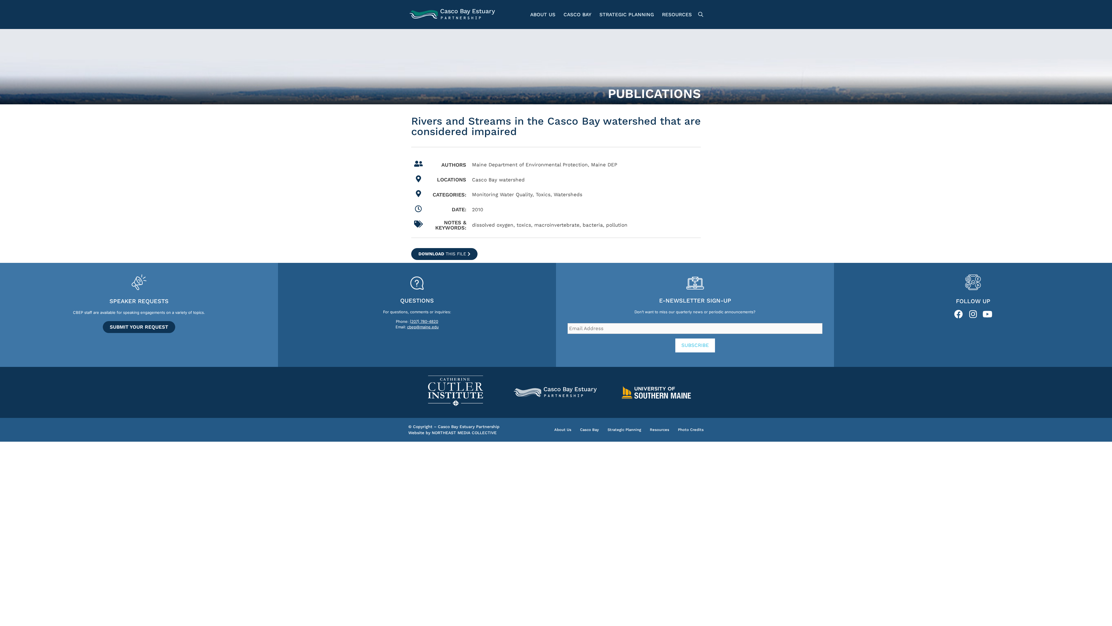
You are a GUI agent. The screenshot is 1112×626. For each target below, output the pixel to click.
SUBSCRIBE (695, 345)
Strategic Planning (626, 14)
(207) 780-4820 (424, 321)
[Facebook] (958, 314)
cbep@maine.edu (423, 327)
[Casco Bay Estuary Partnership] (453, 14)
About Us (542, 14)
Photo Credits (691, 429)
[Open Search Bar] (700, 14)
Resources (677, 14)
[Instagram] (973, 314)
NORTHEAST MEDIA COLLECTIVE (464, 432)
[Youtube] (987, 314)
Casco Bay (577, 14)
